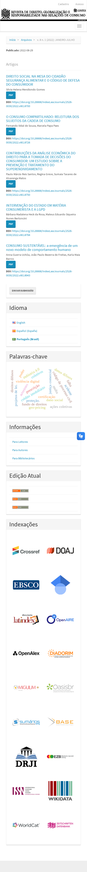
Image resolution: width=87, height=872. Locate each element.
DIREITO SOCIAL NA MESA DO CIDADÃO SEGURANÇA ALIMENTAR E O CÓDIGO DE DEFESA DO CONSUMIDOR (43, 80)
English (21, 322)
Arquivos (26, 40)
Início (12, 40)
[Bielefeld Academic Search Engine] (60, 722)
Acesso (79, 4)
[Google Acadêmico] (60, 585)
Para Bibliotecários (23, 458)
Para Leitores (20, 442)
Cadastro (63, 4)
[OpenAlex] (26, 654)
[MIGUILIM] (26, 688)
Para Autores (20, 450)
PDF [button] (11, 95)
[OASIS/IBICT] (60, 688)
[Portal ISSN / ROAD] (26, 791)
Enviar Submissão (22, 290)
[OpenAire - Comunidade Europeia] (60, 619)
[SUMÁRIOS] (26, 722)
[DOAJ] (60, 551)
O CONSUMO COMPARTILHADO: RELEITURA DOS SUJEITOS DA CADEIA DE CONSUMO (42, 118)
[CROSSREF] (26, 551)
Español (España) (27, 331)
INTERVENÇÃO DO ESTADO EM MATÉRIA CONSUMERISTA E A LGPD (36, 207)
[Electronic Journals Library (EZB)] (60, 757)
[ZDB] (60, 825)
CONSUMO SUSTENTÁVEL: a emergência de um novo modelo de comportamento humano (42, 247)
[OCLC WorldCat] (26, 825)
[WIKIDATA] (60, 791)
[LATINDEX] (26, 619)
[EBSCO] (26, 585)
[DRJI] (26, 757)
